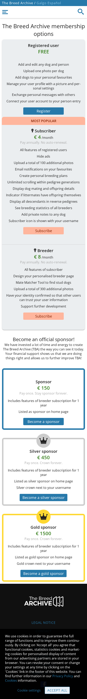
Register (43, 111)
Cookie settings (29, 690)
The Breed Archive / (19, 3)
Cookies (11, 680)
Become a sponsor (43, 421)
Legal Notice (44, 622)
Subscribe (43, 230)
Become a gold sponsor (43, 573)
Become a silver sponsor (43, 497)
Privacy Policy (62, 676)
